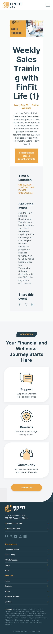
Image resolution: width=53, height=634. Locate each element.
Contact (8, 602)
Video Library (10, 555)
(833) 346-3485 (13, 529)
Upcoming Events (12, 549)
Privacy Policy (35, 631)
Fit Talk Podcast (11, 560)
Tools (7, 570)
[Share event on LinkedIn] (32, 304)
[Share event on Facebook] (19, 304)
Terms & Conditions (20, 631)
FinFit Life (9, 576)
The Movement (11, 544)
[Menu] (48, 5)
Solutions (8, 586)
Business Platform (12, 597)
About (7, 591)
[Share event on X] (26, 304)
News (7, 565)
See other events (26, 159)
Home (7, 581)
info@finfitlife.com (14, 523)
